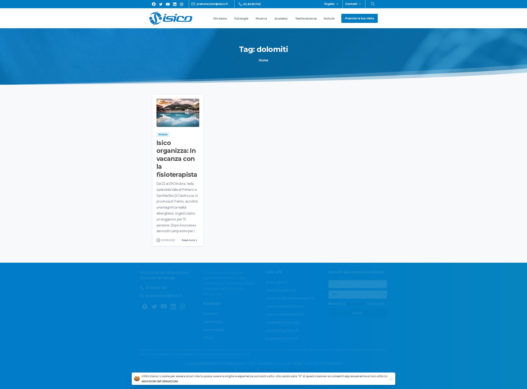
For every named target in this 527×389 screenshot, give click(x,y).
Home (263, 60)
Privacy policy (225, 369)
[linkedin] (174, 4)
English (329, 4)
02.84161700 (252, 4)
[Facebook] (153, 4)
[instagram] (181, 4)
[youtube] (167, 4)
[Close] (391, 379)
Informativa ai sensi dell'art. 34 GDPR (285, 369)
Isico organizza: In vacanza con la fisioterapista (176, 158)
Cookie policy (247, 369)
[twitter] (160, 4)
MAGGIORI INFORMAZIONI (160, 381)
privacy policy (356, 304)
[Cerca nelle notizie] (373, 4)
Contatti (351, 4)
